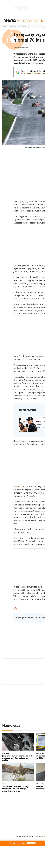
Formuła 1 (18, 486)
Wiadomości (22, 27)
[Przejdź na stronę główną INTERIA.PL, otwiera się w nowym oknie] (9, 20)
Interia (4, 27)
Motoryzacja (12, 27)
